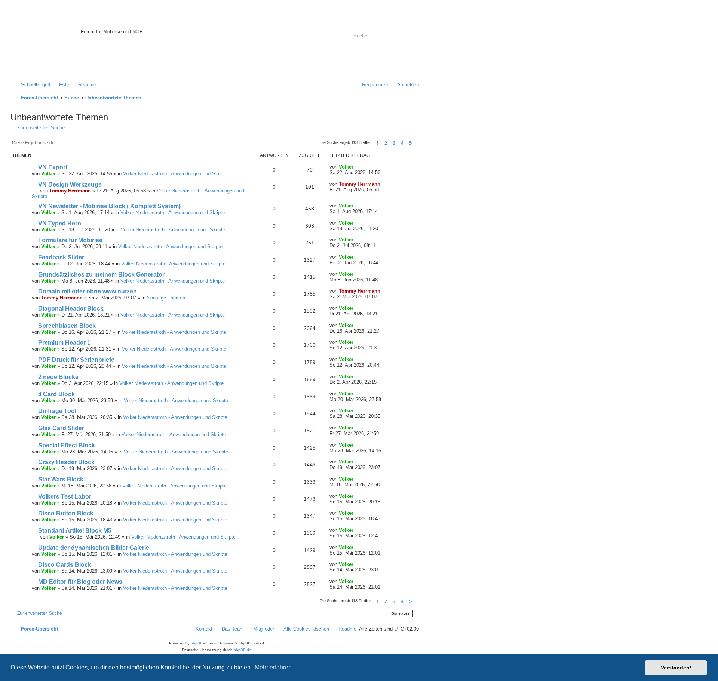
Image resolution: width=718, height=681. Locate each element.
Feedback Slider (61, 257)
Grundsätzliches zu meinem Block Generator (101, 274)
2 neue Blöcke (58, 377)
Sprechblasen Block (67, 326)
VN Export (52, 167)
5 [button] (410, 142)
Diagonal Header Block (71, 308)
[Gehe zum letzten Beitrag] (357, 167)
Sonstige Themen (166, 298)
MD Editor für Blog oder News (80, 582)
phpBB (197, 643)
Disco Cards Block (64, 564)
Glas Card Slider (61, 428)
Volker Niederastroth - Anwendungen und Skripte (175, 173)
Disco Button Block (65, 513)
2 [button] (385, 142)
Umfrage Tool (57, 411)
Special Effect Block (66, 445)
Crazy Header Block (66, 462)
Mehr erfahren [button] (273, 667)
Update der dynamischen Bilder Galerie (93, 548)
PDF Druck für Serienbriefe (76, 360)
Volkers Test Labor (64, 496)
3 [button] (394, 142)
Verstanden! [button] (676, 668)
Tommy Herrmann (70, 191)
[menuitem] (60, 84)
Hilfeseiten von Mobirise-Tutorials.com (125, 49)
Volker (48, 173)
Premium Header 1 (64, 342)
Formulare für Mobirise (70, 240)
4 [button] (402, 142)
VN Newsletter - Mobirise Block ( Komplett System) (109, 206)
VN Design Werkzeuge (70, 184)
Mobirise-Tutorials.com (130, 23)
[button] (419, 142)
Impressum (93, 63)
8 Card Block (56, 394)
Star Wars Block (60, 479)
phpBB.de (242, 650)
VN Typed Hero (59, 223)
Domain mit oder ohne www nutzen (87, 291)
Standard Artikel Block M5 (74, 530)
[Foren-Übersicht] (46, 42)
